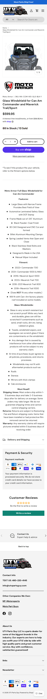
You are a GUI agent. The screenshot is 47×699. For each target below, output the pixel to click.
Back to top (23, 546)
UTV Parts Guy (14, 693)
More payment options (23, 156)
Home (5, 28)
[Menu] (43, 11)
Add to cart (32, 141)
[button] (37, 11)
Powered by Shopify (27, 693)
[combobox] (23, 19)
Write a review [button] (23, 513)
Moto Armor (8, 96)
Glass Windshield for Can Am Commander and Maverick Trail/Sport (23, 31)
